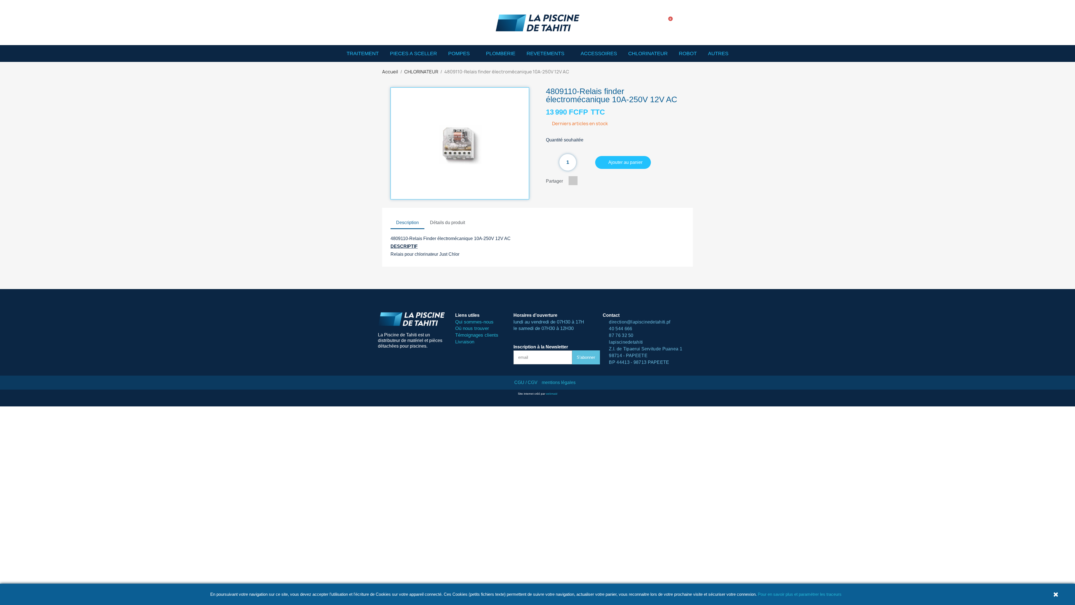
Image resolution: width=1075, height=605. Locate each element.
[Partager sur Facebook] (573, 180)
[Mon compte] (685, 22)
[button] (652, 22)
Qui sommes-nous (474, 322)
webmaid (551, 393)
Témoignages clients (476, 335)
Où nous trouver (472, 328)
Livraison (464, 342)
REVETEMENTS (545, 53)
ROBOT (688, 53)
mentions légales (559, 382)
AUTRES (718, 53)
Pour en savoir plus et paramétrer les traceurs (800, 594)
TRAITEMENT (363, 53)
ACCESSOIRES (599, 53)
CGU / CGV (526, 382)
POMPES (459, 53)
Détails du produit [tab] (447, 222)
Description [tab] (407, 222)
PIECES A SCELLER (413, 53)
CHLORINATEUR (648, 53)
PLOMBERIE (500, 53)
